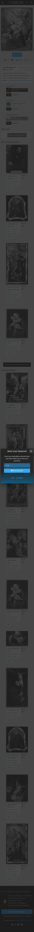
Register (20, 478)
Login (12, 478)
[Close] (31, 451)
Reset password (17, 470)
